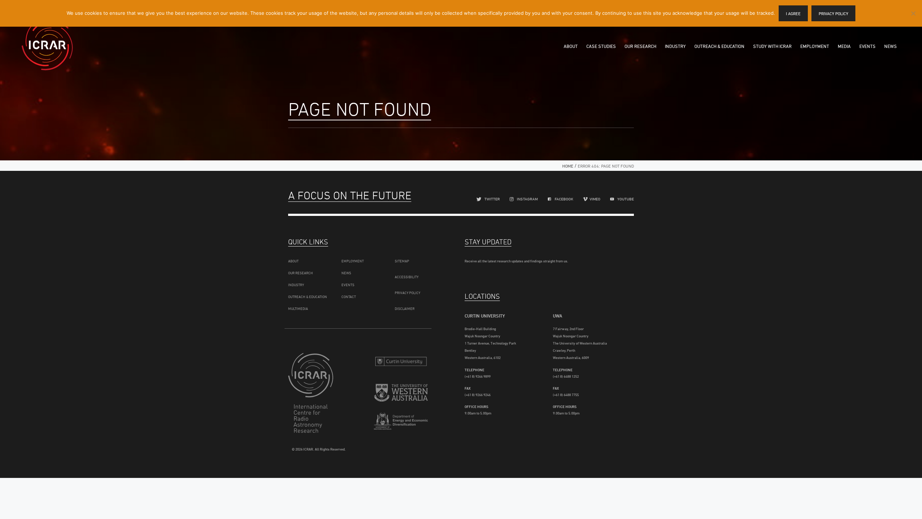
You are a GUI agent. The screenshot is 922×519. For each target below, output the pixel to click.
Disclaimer (405, 308)
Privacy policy (833, 13)
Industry (675, 46)
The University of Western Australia (401, 394)
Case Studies (601, 46)
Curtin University (401, 361)
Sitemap (402, 261)
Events (867, 46)
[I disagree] (913, 13)
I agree (793, 13)
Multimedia (298, 308)
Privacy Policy (407, 292)
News (890, 46)
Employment (814, 46)
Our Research (640, 46)
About (571, 46)
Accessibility (407, 277)
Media (844, 46)
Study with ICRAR (772, 46)
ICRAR (47, 45)
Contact (348, 296)
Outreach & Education (719, 46)
